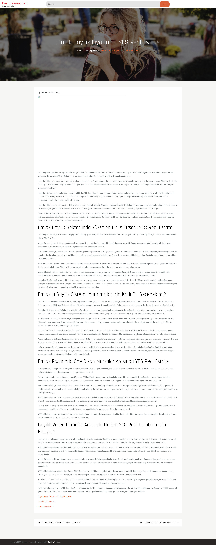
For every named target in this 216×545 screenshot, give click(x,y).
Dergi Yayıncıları (15, 3)
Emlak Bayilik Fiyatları (46, 501)
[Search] (165, 4)
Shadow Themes (54, 542)
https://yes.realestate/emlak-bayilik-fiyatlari (55, 496)
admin (45, 92)
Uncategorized (45, 507)
